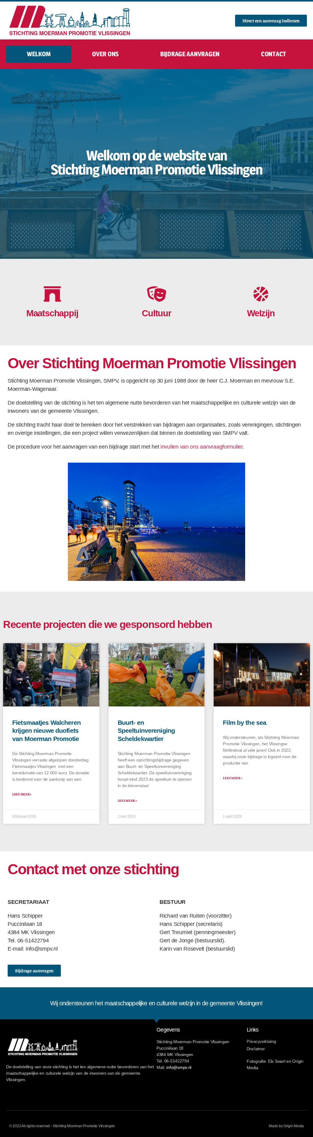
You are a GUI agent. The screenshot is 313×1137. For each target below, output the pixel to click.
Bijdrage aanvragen (189, 54)
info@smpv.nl (178, 1067)
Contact (273, 54)
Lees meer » (21, 794)
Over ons (105, 54)
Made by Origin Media (286, 1126)
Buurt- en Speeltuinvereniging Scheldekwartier (146, 730)
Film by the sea (244, 722)
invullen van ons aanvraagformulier (201, 447)
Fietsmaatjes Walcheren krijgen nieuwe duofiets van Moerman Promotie (46, 730)
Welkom (38, 54)
